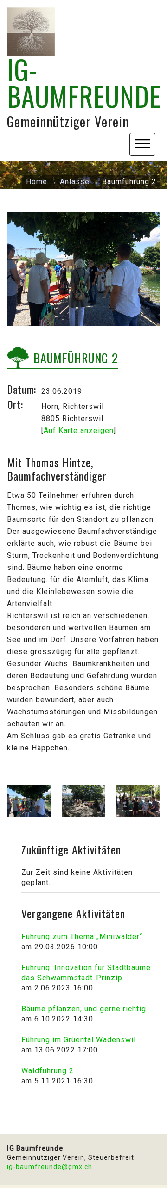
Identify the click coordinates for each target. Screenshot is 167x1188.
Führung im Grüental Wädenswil (78, 1039)
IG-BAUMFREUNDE (84, 82)
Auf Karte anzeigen (79, 430)
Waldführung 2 (47, 1070)
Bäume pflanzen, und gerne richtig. (84, 1008)
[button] (142, 144)
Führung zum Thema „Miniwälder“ (81, 936)
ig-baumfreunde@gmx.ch (49, 1166)
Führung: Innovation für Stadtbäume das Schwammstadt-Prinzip (86, 972)
